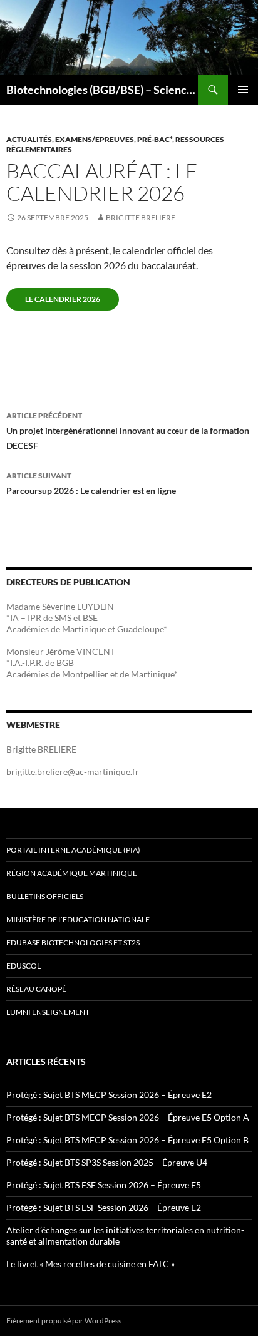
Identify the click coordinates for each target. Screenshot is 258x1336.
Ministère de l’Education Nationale (78, 919)
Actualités (29, 139)
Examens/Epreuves (94, 139)
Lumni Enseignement (48, 1012)
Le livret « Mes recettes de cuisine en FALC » (90, 1263)
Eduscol (23, 965)
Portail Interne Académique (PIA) (73, 850)
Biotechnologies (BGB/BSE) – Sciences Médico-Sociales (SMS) (102, 89)
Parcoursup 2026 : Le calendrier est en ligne (91, 483)
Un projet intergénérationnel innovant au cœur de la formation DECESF (127, 431)
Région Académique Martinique (71, 873)
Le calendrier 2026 (62, 299)
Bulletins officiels (44, 896)
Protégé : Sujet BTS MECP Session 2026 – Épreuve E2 (109, 1094)
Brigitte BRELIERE (140, 217)
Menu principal (243, 90)
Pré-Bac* (154, 139)
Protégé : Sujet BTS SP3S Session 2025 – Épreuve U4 (106, 1162)
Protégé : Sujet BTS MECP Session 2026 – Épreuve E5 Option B (127, 1139)
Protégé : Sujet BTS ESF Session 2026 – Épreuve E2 (103, 1207)
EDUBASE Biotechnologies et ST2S (73, 942)
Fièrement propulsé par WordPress (63, 1320)
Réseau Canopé (36, 989)
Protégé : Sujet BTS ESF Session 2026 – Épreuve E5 (103, 1184)
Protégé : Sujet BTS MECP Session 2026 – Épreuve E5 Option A (127, 1117)
